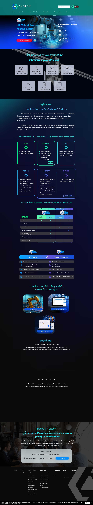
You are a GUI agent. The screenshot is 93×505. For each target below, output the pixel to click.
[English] (75, 6)
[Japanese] (77, 6)
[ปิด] (91, 503)
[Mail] (41, 458)
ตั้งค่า (82, 502)
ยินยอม (87, 502)
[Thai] (72, 6)
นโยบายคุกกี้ (17, 503)
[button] (47, 12)
